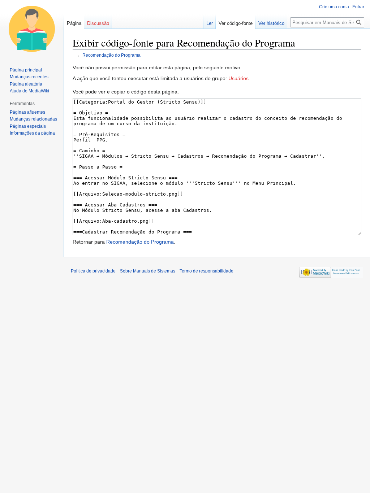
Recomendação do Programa (111, 55)
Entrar (358, 6)
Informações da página (32, 133)
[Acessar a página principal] (32, 29)
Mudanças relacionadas (33, 119)
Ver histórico (271, 23)
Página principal (26, 70)
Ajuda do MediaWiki (29, 90)
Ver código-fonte (236, 23)
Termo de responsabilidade (206, 271)
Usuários (238, 78)
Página (74, 23)
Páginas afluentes (27, 112)
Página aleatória (26, 84)
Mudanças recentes (29, 76)
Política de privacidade (93, 271)
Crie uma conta (334, 6)
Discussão (98, 23)
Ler (209, 23)
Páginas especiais (28, 126)
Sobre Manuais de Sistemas (147, 271)
